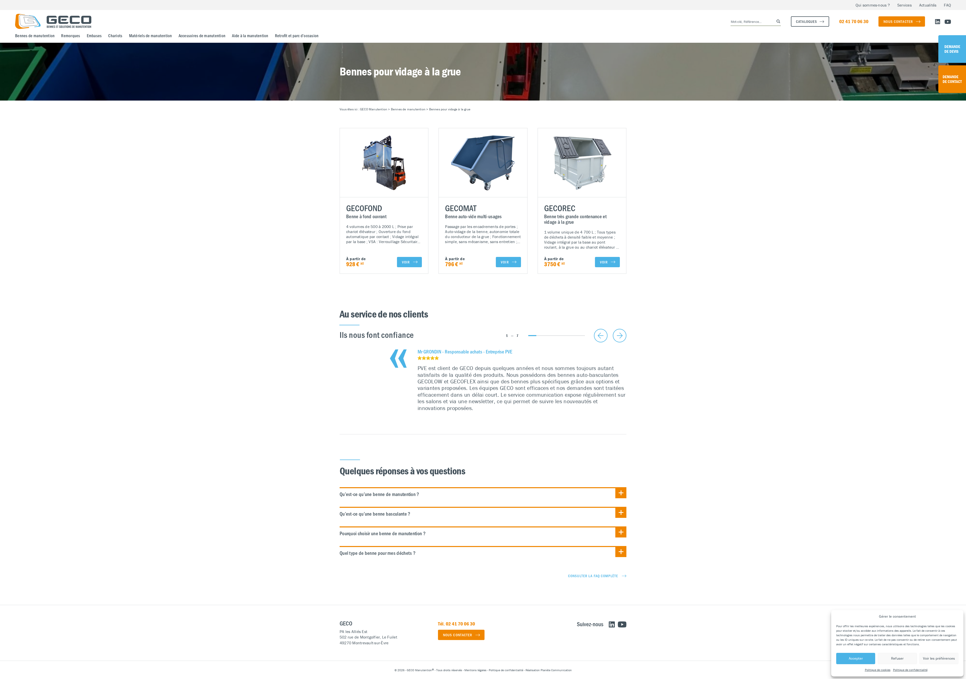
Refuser (897, 658)
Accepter (856, 658)
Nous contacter (898, 21)
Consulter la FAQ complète (593, 575)
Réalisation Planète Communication (549, 670)
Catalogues (806, 21)
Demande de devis (952, 49)
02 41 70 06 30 (853, 21)
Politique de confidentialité (910, 670)
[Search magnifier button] (776, 21)
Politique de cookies (878, 670)
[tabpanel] (522, 380)
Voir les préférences (939, 658)
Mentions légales (475, 670)
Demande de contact (952, 79)
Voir (406, 261)
